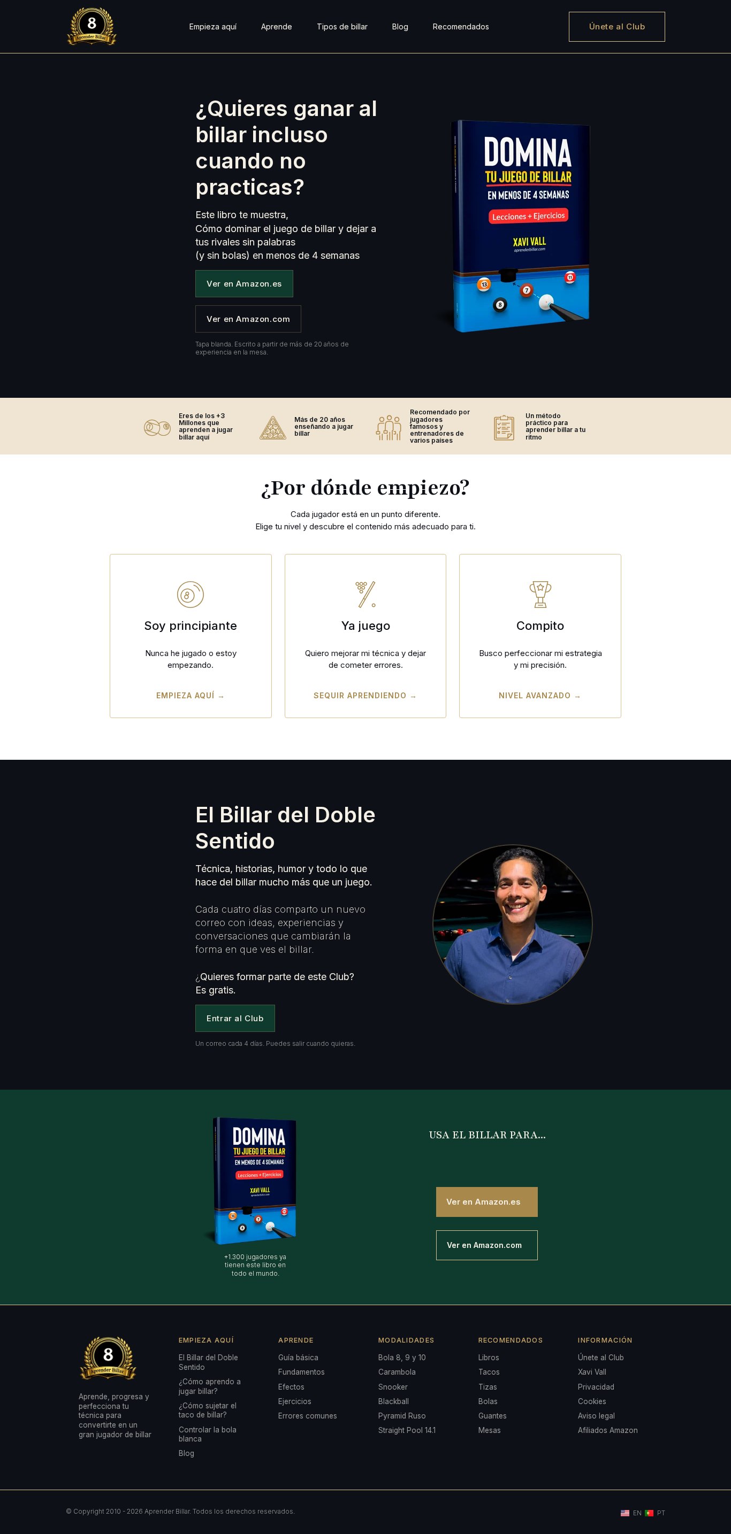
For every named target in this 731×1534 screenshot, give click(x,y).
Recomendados (461, 26)
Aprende (276, 26)
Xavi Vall (592, 1372)
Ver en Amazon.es (244, 284)
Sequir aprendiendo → (365, 695)
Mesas (489, 1430)
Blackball (393, 1401)
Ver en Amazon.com (248, 319)
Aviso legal (596, 1416)
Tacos (489, 1372)
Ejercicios (294, 1401)
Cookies (592, 1401)
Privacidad (596, 1387)
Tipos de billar (342, 26)
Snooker (393, 1387)
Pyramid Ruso (402, 1416)
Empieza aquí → (190, 695)
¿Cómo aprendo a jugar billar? (210, 1386)
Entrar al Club (235, 1018)
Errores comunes (307, 1416)
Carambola (397, 1372)
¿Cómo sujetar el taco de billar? (208, 1410)
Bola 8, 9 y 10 (402, 1357)
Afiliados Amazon (608, 1430)
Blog (400, 26)
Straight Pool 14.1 (407, 1430)
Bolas (488, 1401)
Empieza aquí (213, 26)
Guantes (492, 1416)
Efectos (291, 1387)
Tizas (487, 1387)
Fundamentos (301, 1372)
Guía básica (298, 1357)
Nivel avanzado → (540, 695)
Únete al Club (617, 26)
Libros (488, 1357)
